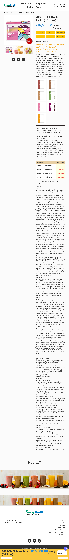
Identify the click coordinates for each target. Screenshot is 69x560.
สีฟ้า (58, 181)
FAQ (64, 523)
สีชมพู (49, 181)
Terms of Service (60, 530)
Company (62, 525)
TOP (5, 12)
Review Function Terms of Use (56, 532)
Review (63, 520)
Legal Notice (61, 535)
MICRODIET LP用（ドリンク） (12, 12)
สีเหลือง (54, 181)
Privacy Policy (61, 527)
